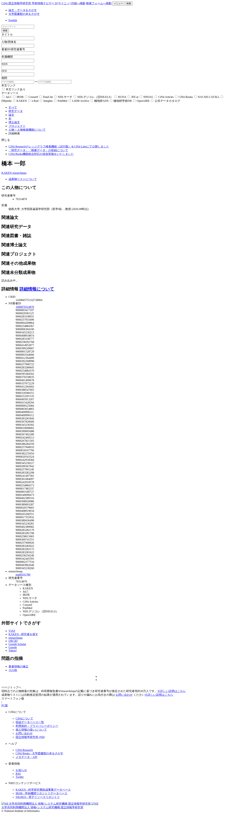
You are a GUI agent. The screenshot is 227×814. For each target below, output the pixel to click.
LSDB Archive (80, 100)
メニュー (118, 3)
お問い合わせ (124, 694)
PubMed (62, 100)
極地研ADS (101, 100)
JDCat (135, 96)
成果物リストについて (23, 179)
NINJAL (148, 96)
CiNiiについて (24, 718)
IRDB (20, 96)
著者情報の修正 (18, 666)
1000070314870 (25, 306)
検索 (128, 3)
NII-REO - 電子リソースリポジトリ (38, 797)
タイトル (7, 34)
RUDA (122, 96)
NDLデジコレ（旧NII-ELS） (95, 96)
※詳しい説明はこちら (171, 691)
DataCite (48, 96)
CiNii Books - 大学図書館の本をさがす (39, 753)
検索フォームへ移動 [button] (99, 3)
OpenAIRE (143, 100)
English (13, 20)
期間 (4, 77)
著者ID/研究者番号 (13, 49)
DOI (4, 70)
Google (13, 647)
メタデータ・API (26, 757)
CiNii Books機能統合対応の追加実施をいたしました (41, 153)
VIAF (12, 630)
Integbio (48, 100)
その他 (13, 670)
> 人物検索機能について (30, 129)
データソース (9, 93)
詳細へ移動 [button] (78, 3)
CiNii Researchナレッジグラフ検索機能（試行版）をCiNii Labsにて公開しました (59, 146)
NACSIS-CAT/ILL (208, 96)
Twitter (20, 776)
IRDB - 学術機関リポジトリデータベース (41, 793)
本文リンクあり (15, 89)
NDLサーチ (65, 96)
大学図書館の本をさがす (24, 13)
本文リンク (8, 85)
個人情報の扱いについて (31, 729)
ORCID (13, 640)
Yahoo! (13, 650)
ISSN (4, 64)
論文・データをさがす (23, 10)
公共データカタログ (167, 100)
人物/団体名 (8, 41)
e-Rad (35, 100)
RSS (18, 773)
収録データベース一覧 (30, 722)
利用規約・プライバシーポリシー (37, 725)
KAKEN (21, 100)
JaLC (8, 96)
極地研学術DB (122, 100)
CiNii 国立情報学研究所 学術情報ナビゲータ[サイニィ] (35, 3)
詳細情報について (37, 289)
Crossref (33, 96)
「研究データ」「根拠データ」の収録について (38, 150)
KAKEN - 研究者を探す (23, 634)
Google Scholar (17, 644)
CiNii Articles (165, 96)
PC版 (4, 705)
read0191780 (23, 574)
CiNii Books (185, 96)
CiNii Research (24, 750)
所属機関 (7, 56)
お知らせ (21, 770)
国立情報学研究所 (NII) (30, 737)
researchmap (19, 172)
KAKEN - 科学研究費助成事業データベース (43, 789)
